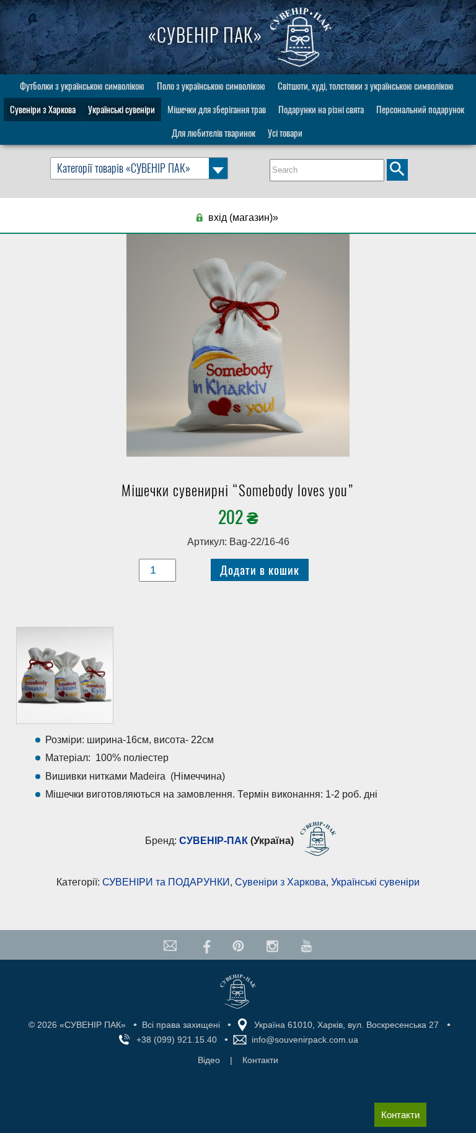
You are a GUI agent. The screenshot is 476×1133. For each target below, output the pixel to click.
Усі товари (285, 133)
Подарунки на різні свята (321, 109)
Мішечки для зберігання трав (216, 109)
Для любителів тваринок (213, 133)
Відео (209, 1060)
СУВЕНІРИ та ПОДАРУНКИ (166, 882)
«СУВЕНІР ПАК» (207, 35)
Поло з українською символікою (211, 86)
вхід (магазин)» (243, 217)
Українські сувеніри (121, 109)
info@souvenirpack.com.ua (305, 1040)
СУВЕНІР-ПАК (213, 841)
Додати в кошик (259, 570)
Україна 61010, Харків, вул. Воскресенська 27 (346, 1025)
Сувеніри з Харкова (43, 109)
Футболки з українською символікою (82, 86)
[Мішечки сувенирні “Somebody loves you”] (238, 348)
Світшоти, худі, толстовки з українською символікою (366, 86)
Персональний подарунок (420, 109)
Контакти (400, 1114)
